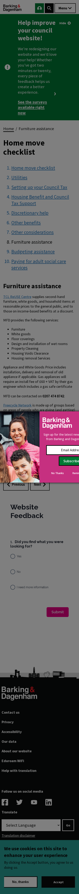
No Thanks (57, 473)
